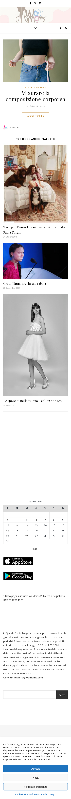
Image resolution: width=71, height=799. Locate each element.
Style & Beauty (35, 87)
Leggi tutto (35, 115)
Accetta (35, 768)
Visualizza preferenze (35, 786)
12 (26, 525)
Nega (35, 777)
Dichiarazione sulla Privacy (41, 794)
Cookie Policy (21, 794)
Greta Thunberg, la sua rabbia (24, 284)
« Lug (34, 548)
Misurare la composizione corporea (35, 96)
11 (16, 525)
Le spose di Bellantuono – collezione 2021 (33, 401)
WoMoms (15, 127)
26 (26, 536)
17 (7, 530)
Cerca (62, 695)
